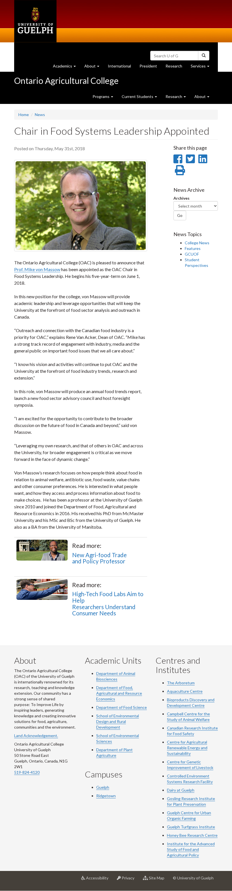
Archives (181, 198)
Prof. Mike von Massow (37, 269)
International (119, 66)
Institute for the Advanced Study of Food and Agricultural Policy (191, 849)
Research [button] (174, 96)
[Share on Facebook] (177, 159)
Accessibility (99, 880)
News (40, 114)
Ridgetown (106, 795)
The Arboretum (181, 682)
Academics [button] (66, 67)
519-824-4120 (27, 772)
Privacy (130, 880)
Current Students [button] (138, 96)
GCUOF (192, 254)
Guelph (102, 787)
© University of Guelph (193, 877)
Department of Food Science (121, 707)
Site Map (158, 880)
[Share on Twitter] (190, 159)
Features (193, 248)
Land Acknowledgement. (36, 735)
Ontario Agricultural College (66, 80)
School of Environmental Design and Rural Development (117, 721)
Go (179, 215)
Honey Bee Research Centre (192, 835)
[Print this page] (180, 170)
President (148, 66)
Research (176, 67)
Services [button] (202, 67)
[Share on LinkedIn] (202, 159)
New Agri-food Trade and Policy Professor (99, 558)
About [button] (94, 67)
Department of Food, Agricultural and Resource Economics (119, 693)
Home (23, 114)
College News (197, 242)
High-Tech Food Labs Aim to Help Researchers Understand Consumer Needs (107, 603)
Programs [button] (101, 96)
